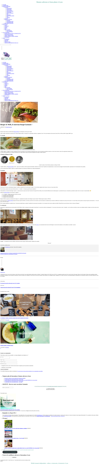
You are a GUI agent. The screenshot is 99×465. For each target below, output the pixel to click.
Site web (1, 363)
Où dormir (6, 18)
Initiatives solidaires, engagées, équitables (11, 36)
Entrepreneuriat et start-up (9, 34)
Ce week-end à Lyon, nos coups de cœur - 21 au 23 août (14, 438)
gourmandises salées (10, 22)
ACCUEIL (4, 4)
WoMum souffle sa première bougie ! (6, 345)
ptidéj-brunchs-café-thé (10, 15)
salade (25, 253)
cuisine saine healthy (10, 11)
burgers (2, 253)
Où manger (6, 7)
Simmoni (7, 347)
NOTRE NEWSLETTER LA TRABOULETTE (13, 33)
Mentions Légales (7, 41)
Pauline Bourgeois (9, 127)
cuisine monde (9, 69)
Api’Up (37, 224)
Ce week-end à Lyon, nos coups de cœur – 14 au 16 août (14, 381)
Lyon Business (7, 37)
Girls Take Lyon (39, 415)
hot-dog (23, 253)
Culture (6, 25)
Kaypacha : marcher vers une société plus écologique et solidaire (15, 378)
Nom (1, 359)
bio (0, 253)
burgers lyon (12, 253)
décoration (8, 20)
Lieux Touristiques (10, 31)
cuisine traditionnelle (10, 70)
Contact (3, 38)
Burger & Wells (16, 131)
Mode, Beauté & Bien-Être (9, 23)
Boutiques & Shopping (8, 19)
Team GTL (6, 40)
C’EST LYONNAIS (5, 32)
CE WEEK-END (5, 5)
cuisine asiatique (9, 10)
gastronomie (9, 14)
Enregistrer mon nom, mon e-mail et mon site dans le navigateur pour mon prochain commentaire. (17, 365)
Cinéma (6, 26)
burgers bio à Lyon (7, 253)
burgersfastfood (9, 8)
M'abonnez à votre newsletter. (6, 367)
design (15, 253)
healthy (20, 253)
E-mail (1, 361)
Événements (7, 83)
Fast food (17, 253)
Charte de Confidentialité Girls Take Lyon (11, 42)
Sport (5, 28)
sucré (7, 16)
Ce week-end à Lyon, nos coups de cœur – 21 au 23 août (14, 379)
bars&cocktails (9, 9)
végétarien (8, 17)
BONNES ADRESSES (6, 6)
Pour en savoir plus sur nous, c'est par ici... (58, 416)
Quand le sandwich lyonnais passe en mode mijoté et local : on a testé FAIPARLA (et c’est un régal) (21, 380)
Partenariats (6, 97)
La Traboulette (7, 96)
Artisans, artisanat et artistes (9, 35)
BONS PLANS (5, 24)
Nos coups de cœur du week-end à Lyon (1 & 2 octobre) (10, 283)
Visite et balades (9, 30)
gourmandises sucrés (10, 21)
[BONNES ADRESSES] (2, 251)
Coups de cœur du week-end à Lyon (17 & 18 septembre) (10, 287)
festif (7, 13)
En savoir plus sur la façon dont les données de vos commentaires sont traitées (30, 371)
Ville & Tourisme (7, 29)
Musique (6, 27)
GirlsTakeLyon (7, 247)
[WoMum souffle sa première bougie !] (25, 343)
